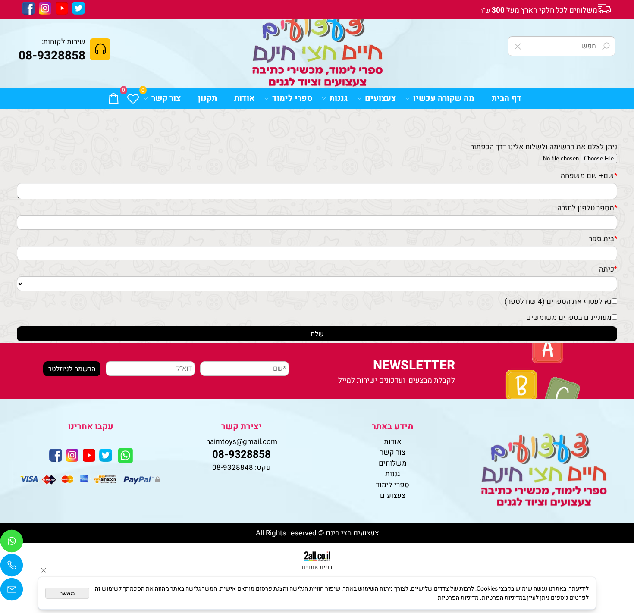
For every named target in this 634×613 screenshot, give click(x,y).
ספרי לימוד (292, 98)
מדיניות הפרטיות (458, 597)
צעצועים (380, 98)
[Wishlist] (133, 98)
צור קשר (166, 98)
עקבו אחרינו (90, 426)
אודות (244, 98)
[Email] (12, 591)
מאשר (67, 593)
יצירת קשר (241, 426)
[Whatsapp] (12, 543)
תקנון (207, 98)
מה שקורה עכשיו (443, 98)
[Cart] (113, 98)
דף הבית (506, 98)
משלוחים (393, 463)
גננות (339, 98)
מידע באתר (392, 426)
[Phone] (12, 567)
